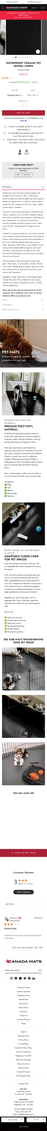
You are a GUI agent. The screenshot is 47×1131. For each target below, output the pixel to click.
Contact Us (23, 1015)
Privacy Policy (23, 1040)
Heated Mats (23, 999)
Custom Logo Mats (23, 991)
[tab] (23, 187)
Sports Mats (23, 1003)
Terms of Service (23, 1064)
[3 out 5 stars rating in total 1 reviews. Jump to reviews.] (7, 78)
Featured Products (23, 1072)
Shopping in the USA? (23, 1056)
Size (32, 90)
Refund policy (23, 1068)
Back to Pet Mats (25, 853)
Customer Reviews (23, 1019)
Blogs (24, 1023)
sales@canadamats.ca (34, 2)
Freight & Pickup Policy (23, 1048)
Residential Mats (24, 995)
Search (23, 1032)
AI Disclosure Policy (23, 1076)
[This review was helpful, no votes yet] (36, 947)
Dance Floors (23, 1007)
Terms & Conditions (23, 1052)
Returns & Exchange (23, 1060)
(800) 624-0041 (12, 2)
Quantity (23, 101)
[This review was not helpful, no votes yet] (40, 947)
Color (14, 90)
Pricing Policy (23, 1044)
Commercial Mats (23, 987)
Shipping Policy (23, 1036)
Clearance (23, 1011)
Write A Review (23, 892)
